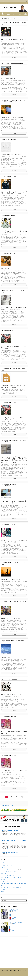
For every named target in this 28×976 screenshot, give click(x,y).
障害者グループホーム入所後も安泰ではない (12, 852)
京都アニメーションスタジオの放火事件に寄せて (14, 307)
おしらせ (3, 867)
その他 (13, 253)
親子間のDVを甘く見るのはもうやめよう (12, 579)
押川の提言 (3, 881)
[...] (8, 848)
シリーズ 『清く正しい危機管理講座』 (10, 887)
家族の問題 (14, 679)
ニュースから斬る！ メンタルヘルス (9, 869)
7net (12, 919)
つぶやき (3, 889)
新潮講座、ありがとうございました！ (11, 694)
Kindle (12, 916)
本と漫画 (14, 139)
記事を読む (14, 57)
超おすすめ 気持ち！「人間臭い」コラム (11, 877)
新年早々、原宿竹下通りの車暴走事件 (11, 618)
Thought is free (22, 972)
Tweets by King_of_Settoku (6, 805)
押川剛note (14, 440)
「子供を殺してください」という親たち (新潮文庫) (16, 910)
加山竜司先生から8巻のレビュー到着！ (11, 154)
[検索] (26, 1)
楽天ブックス (13, 917)
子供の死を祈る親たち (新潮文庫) (15, 922)
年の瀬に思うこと (5, 657)
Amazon (12, 914)
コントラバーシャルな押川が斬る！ (9, 865)
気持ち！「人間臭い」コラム (10, 101)
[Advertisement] (14, 952)
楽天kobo (12, 918)
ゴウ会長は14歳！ (6, 268)
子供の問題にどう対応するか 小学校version (13, 117)
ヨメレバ (14, 911)
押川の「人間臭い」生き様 (17, 63)
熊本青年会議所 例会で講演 (8, 78)
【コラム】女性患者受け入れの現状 (10, 830)
